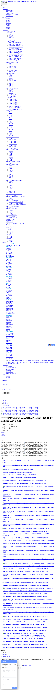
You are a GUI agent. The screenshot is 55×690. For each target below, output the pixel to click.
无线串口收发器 (9, 301)
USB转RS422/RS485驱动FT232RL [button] (14, 180)
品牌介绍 (8, 25)
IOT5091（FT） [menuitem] (12, 192)
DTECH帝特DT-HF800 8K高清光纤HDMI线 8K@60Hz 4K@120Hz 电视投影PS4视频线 (23, 624)
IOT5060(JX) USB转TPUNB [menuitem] (15, 44)
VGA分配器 (9, 262)
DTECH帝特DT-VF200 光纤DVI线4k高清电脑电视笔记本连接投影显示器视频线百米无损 (24, 636)
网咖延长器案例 (9, 372)
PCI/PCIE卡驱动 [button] (9, 110)
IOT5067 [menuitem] (11, 181)
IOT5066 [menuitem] (11, 89)
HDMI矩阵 (8, 284)
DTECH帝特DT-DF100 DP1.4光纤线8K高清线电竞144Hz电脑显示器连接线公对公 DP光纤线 (25, 596)
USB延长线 (8, 323)
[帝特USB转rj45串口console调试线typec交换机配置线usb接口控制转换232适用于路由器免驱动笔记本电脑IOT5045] (28, 575)
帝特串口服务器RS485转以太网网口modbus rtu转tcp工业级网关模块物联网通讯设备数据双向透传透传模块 (28, 566)
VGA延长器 (9, 251)
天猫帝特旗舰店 (9, 10)
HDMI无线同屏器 (10, 256)
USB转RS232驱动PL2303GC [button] (12, 88)
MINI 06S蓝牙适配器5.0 (11, 215)
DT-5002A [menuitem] (11, 154)
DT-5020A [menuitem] (11, 211)
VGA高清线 (9, 294)
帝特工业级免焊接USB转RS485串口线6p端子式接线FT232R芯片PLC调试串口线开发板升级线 (25, 571)
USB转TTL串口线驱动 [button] (11, 73)
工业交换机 (8, 352)
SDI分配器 (8, 259)
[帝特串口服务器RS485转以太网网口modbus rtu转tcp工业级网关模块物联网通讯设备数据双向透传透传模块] (28, 563)
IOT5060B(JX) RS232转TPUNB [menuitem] (16, 47)
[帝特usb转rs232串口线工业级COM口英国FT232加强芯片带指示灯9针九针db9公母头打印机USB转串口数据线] (28, 487)
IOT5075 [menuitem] (11, 63)
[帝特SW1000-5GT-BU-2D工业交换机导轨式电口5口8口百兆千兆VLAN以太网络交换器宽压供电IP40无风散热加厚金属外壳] (28, 504)
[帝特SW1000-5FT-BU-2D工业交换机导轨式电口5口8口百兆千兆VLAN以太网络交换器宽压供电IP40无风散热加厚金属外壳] (28, 512)
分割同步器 (8, 338)
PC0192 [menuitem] (10, 117)
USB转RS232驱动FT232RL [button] (12, 164)
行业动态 (8, 377)
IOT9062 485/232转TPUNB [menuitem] (15, 42)
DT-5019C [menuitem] (11, 198)
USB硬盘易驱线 (9, 324)
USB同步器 (8, 341)
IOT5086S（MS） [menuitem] (13, 80)
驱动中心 (5, 30)
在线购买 (3, 432)
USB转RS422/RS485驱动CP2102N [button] (14, 194)
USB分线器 (8, 326)
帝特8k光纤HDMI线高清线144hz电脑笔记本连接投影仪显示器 (18, 472)
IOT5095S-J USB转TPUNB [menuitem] (15, 61)
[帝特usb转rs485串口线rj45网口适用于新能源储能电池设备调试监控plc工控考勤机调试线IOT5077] (26, 582)
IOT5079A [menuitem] (11, 179)
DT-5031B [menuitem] (11, 171)
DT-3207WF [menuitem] (11, 226)
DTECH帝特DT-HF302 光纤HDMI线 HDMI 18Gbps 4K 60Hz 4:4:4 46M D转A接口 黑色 (23, 641)
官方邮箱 (5, 654)
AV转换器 (8, 270)
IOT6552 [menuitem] (11, 83)
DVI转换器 (8, 271)
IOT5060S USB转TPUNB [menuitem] (14, 48)
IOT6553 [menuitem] (11, 84)
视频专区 (5, 384)
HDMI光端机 (9, 255)
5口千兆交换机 (9, 357)
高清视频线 (8, 288)
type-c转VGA (9, 350)
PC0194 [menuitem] (10, 115)
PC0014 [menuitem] (10, 121)
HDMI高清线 (9, 295)
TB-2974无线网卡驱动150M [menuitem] (15, 106)
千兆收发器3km (9, 334)
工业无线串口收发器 (11, 313)
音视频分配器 (9, 258)
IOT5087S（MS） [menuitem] (13, 71)
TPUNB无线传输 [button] (10, 41)
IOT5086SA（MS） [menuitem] (13, 70)
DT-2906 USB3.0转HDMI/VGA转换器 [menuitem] (17, 204)
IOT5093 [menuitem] (11, 79)
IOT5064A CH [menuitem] (12, 40)
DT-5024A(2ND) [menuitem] (12, 95)
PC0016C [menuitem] (11, 134)
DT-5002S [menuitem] (11, 157)
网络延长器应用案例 (11, 373)
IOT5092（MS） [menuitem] (12, 66)
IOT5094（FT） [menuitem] (12, 191)
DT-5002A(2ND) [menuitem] (12, 96)
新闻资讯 (5, 374)
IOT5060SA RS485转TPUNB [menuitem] (15, 51)
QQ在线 (2, 434)
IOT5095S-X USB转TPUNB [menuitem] (15, 56)
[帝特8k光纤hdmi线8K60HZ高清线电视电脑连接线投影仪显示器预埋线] (20, 475)
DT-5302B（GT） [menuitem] (13, 148)
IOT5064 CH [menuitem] (11, 37)
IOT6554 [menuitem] (11, 85)
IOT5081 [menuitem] (11, 64)
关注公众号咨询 (7, 389)
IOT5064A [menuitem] (11, 35)
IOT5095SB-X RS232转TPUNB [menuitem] (16, 55)
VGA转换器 (9, 273)
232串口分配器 (9, 312)
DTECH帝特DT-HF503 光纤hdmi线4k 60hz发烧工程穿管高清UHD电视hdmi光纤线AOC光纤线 (25, 619)
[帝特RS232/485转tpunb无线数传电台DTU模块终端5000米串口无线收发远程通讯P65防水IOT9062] (26, 528)
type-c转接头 (9, 351)
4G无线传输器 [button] (9, 222)
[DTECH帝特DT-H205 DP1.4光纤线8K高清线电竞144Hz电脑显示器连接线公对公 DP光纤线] (25, 627)
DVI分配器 (8, 260)
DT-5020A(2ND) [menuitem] (12, 94)
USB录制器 (8, 340)
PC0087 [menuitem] (10, 111)
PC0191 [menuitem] (10, 119)
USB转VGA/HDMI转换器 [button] (12, 200)
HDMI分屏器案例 (10, 369)
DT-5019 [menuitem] (10, 185)
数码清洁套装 (9, 316)
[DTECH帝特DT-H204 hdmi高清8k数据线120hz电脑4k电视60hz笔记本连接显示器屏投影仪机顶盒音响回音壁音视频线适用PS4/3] (28, 600)
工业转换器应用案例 (11, 367)
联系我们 (8, 27)
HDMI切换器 (9, 278)
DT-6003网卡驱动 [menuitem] (13, 102)
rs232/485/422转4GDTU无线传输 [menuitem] (16, 223)
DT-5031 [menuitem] (10, 168)
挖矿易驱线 (8, 370)
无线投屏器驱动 (9, 220)
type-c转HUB (9, 345)
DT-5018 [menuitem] (10, 165)
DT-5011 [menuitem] (10, 167)
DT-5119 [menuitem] (10, 184)
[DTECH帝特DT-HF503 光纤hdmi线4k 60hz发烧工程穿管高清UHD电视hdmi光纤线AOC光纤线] (25, 616)
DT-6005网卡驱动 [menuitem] (13, 104)
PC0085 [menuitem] (10, 126)
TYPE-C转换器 (9, 344)
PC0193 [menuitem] (10, 116)
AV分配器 (8, 264)
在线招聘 (5, 380)
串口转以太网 (9, 303)
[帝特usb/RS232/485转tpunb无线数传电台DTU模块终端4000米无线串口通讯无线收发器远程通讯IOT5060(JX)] (28, 535)
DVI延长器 (8, 249)
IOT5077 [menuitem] (11, 91)
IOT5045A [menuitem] (11, 174)
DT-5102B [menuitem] (11, 158)
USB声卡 (8, 329)
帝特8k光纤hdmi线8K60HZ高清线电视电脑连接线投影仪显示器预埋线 (19, 477)
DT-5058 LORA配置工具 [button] (11, 216)
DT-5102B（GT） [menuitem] (13, 145)
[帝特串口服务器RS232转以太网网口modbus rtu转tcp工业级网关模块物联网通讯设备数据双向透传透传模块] (28, 540)
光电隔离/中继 (9, 308)
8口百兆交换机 (9, 355)
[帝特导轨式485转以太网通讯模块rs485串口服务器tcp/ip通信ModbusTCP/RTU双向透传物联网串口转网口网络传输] (28, 547)
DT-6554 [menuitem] (10, 76)
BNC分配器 (8, 266)
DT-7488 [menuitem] (10, 241)
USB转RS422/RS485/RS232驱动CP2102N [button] (15, 196)
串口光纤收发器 (9, 302)
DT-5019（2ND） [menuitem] (13, 195)
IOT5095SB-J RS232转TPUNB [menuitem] (16, 59)
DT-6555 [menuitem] (10, 78)
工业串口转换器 (9, 305)
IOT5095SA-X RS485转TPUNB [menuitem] (16, 54)
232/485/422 (8, 299)
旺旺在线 (3, 435)
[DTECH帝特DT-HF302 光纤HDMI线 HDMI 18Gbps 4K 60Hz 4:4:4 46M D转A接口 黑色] (23, 638)
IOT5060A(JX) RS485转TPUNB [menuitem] (16, 45)
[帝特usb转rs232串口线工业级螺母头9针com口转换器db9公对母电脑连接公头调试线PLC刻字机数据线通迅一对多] (28, 462)
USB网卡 (8, 317)
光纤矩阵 (8, 287)
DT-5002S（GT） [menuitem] (13, 144)
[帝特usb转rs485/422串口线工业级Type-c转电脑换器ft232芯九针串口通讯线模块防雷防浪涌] (24, 480)
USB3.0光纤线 (9, 298)
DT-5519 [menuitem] (10, 188)
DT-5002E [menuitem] (11, 152)
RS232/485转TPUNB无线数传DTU (14, 245)
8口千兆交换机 (9, 358)
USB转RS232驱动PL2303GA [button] (12, 149)
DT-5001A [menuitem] (11, 151)
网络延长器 (8, 246)
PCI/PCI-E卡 (9, 327)
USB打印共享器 (9, 320)
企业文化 (8, 24)
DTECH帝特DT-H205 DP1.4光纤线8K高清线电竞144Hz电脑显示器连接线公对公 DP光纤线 (24, 630)
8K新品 (7, 297)
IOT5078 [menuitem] (11, 93)
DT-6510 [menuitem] (10, 233)
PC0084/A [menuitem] (11, 125)
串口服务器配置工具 (11, 219)
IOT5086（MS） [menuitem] (12, 82)
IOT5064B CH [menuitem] (12, 38)
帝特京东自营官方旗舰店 (12, 14)
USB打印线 (8, 322)
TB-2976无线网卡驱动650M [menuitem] (15, 107)
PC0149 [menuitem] (10, 128)
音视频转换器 (9, 267)
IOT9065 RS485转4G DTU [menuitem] (15, 52)
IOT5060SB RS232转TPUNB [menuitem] (15, 49)
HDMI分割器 (9, 343)
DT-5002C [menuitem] (11, 155)
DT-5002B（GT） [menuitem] (13, 146)
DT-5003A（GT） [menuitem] (13, 142)
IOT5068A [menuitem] (11, 199)
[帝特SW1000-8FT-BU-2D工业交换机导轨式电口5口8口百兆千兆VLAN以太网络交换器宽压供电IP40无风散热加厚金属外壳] (28, 521)
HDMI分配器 (9, 263)
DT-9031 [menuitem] (10, 228)
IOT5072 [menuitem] (11, 207)
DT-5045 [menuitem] (10, 173)
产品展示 (5, 242)
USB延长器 (8, 248)
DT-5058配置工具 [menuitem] (13, 217)
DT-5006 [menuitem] (10, 213)
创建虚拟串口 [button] (9, 227)
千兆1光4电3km (9, 337)
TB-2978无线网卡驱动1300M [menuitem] (15, 109)
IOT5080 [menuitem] (11, 176)
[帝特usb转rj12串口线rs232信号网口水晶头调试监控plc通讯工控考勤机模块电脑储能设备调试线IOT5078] (28, 588)
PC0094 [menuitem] (10, 131)
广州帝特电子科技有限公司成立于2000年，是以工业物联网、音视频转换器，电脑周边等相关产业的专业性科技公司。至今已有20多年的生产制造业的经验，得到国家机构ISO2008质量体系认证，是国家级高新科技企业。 (30, 362)
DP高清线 (8, 292)
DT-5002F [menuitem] (11, 153)
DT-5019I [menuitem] (11, 190)
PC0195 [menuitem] (10, 114)
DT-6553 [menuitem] (10, 75)
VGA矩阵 (8, 285)
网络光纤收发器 (9, 331)
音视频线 (8, 319)
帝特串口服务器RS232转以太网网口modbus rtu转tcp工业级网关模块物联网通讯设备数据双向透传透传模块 (28, 543)
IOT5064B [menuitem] (11, 36)
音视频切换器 (9, 276)
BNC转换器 (8, 269)
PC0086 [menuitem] (10, 113)
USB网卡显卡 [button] (9, 230)
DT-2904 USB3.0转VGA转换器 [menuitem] (16, 202)
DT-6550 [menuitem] (10, 232)
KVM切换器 (9, 277)
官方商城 (5, 9)
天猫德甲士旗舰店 (10, 13)
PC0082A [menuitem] (11, 123)
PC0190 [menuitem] (10, 120)
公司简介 (8, 18)
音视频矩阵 (8, 283)
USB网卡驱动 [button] (9, 97)
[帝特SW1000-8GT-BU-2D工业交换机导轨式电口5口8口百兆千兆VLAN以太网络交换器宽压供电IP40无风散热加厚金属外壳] (28, 496)
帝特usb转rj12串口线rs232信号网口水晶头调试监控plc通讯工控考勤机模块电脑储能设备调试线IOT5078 (27, 591)
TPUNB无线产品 (10, 244)
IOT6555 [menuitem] (11, 86)
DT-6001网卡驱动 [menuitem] (13, 99)
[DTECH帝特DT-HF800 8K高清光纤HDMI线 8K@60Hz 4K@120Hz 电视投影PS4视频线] (24, 621)
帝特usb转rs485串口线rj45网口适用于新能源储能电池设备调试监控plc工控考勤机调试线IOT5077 (26, 585)
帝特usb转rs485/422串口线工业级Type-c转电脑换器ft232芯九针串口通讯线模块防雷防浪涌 (24, 483)
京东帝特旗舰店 (9, 11)
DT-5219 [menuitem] (10, 186)
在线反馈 (8, 28)
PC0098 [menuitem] (10, 122)
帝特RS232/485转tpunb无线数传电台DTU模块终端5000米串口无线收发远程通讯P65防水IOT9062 (26, 531)
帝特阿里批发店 (9, 16)
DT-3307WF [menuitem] (11, 236)
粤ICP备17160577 (27, 665)
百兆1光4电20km (10, 336)
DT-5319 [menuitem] (10, 187)
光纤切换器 (8, 281)
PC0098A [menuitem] (11, 129)
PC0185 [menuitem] (10, 127)
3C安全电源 (8, 330)
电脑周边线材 (9, 315)
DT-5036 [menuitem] (10, 231)
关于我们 (5, 17)
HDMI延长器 (9, 253)
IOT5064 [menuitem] (11, 34)
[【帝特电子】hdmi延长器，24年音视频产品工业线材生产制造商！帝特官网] (27, 1)
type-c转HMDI (9, 348)
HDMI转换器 (9, 274)
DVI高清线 (8, 291)
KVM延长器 (9, 252)
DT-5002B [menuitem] (11, 159)
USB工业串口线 (9, 309)
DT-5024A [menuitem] (11, 210)
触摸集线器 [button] (8, 238)
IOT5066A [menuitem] (11, 90)
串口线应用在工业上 (11, 366)
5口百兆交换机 (9, 354)
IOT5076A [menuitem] (11, 175)
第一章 (4, 7)
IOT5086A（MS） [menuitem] (13, 69)
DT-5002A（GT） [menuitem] (13, 141)
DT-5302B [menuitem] (11, 160)
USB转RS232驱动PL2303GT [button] (12, 137)
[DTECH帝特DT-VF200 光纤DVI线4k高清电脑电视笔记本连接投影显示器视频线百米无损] (24, 633)
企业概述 (8, 20)
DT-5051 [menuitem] (10, 169)
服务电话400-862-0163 (6, 656)
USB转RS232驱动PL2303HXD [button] (13, 161)
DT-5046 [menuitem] (10, 163)
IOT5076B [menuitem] (11, 177)
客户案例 (5, 365)
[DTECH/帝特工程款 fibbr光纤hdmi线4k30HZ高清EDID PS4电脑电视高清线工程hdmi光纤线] (25, 644)
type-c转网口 (9, 347)
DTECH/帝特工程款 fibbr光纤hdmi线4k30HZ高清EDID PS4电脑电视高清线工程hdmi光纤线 (25, 647)
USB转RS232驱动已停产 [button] (11, 208)
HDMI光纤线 (9, 290)
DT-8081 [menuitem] (10, 240)
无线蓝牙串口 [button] (9, 32)
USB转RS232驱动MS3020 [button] (12, 62)
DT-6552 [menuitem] (10, 74)
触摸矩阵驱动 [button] (9, 235)
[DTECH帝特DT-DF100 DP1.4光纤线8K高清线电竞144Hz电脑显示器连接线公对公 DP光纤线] (25, 593)
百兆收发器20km (10, 333)
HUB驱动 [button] (8, 224)
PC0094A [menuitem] (11, 135)
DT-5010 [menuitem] (10, 212)
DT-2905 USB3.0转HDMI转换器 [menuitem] (16, 203)
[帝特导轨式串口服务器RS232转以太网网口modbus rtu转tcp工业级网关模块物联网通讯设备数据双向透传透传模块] (28, 556)
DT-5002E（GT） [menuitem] (13, 138)
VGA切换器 (9, 280)
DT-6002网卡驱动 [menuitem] (13, 100)
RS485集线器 (9, 306)
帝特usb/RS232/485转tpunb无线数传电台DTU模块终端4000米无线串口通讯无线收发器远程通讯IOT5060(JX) (28, 538)
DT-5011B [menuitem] (11, 170)
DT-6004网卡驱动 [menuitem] (13, 103)
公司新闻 (8, 376)
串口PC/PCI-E (9, 310)
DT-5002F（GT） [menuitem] (13, 139)
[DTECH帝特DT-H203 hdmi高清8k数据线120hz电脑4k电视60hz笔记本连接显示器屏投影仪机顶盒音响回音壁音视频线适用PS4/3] (28, 609)
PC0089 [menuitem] (10, 132)
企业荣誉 (8, 21)
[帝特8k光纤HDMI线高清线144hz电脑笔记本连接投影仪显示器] (18, 469)
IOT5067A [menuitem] (11, 182)
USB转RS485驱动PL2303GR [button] (12, 206)
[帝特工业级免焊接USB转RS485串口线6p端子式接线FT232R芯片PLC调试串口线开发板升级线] (25, 568)
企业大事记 (8, 23)
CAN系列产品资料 (10, 31)
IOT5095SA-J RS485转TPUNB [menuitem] (16, 58)
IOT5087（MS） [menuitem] (12, 67)
